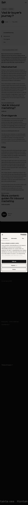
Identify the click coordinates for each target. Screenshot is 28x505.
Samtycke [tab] (5, 238)
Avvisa (14, 269)
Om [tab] (23, 238)
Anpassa (13, 265)
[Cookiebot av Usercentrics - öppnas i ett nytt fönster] (20, 235)
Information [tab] (14, 238)
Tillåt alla (14, 261)
